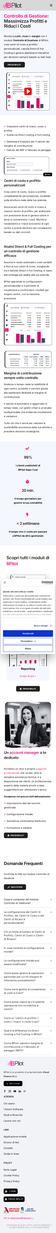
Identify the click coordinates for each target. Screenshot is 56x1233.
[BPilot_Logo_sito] (12, 3)
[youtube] (15, 1091)
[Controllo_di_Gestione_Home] (28, 574)
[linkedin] (20, 1091)
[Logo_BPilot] (15, 1061)
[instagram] (10, 1091)
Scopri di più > (28, 676)
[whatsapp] (25, 1091)
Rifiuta (28, 649)
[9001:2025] (12, 1208)
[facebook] (5, 1091)
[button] (28, 901)
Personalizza (26, 641)
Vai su (19, 1218)
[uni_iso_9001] (28, 1208)
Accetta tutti (28, 633)
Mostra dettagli (41, 626)
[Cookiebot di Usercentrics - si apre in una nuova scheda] (41, 582)
